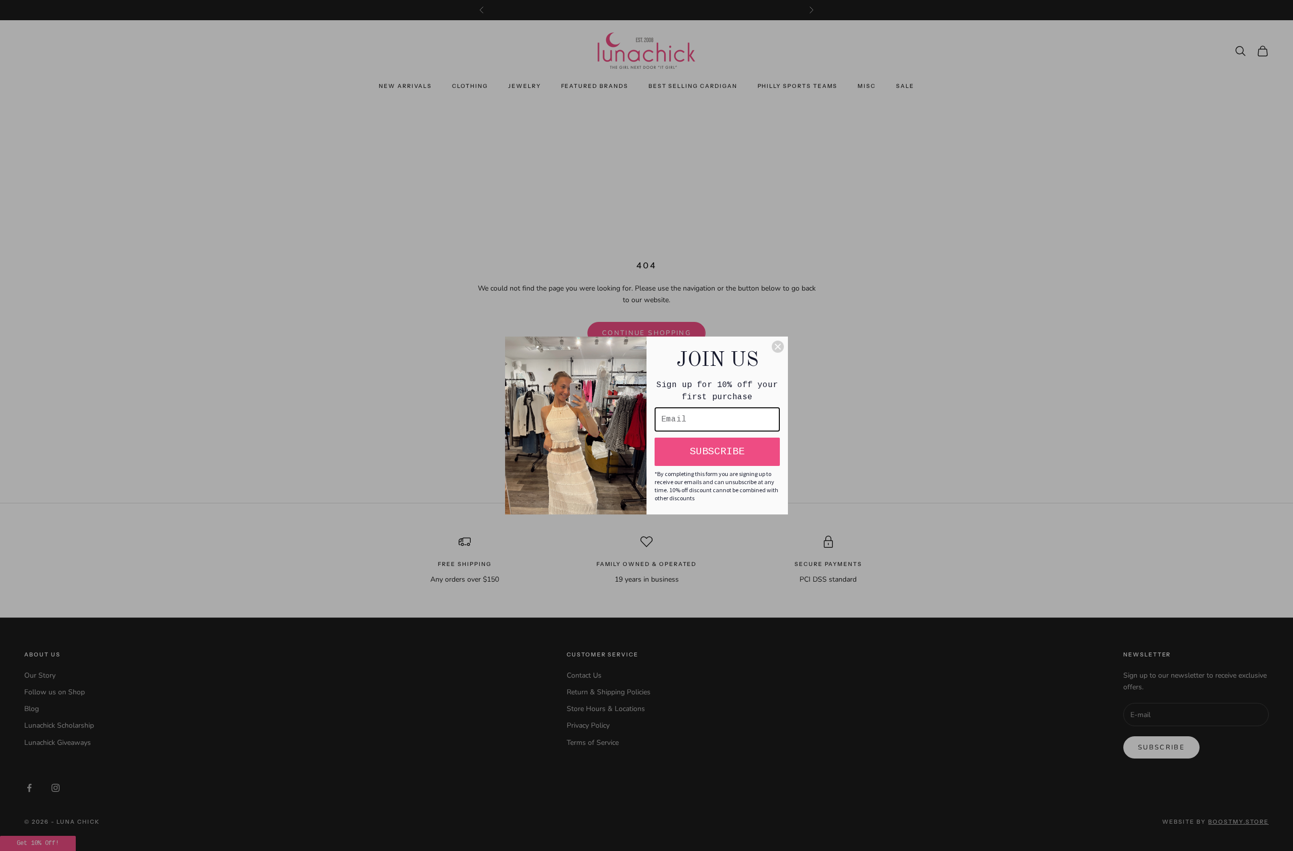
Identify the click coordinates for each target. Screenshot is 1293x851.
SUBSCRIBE (717, 451)
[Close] (778, 347)
